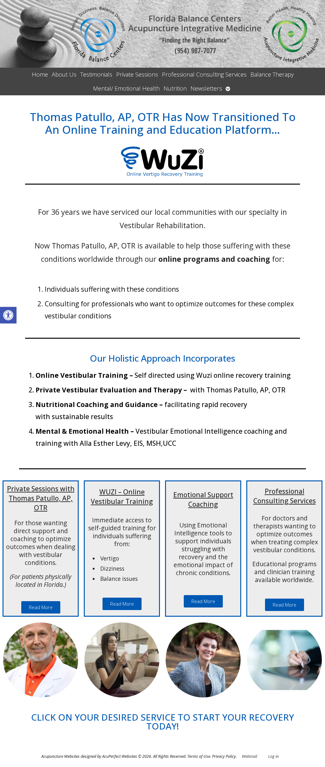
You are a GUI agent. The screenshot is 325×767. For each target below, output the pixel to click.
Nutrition (175, 88)
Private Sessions (137, 74)
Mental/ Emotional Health (126, 88)
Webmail (249, 756)
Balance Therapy (272, 74)
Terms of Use (198, 756)
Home (40, 74)
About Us (64, 74)
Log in (273, 756)
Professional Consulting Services (204, 74)
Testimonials (96, 74)
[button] (8, 315)
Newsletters (206, 88)
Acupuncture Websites (60, 756)
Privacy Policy (224, 756)
